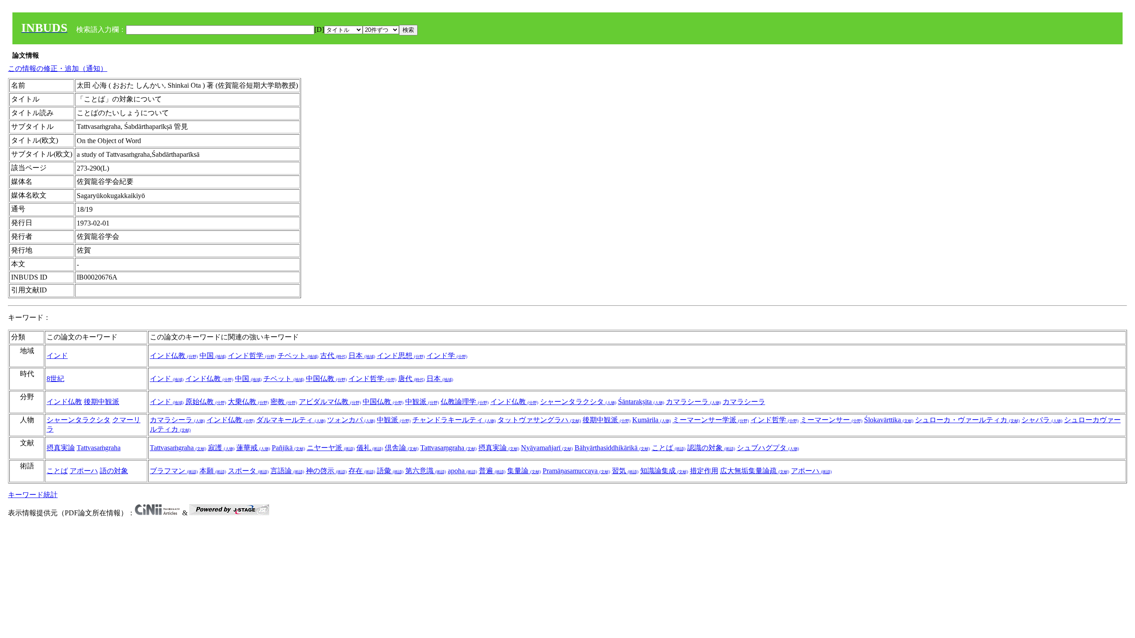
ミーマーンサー (831, 420)
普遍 (492, 471)
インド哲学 (252, 355)
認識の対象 (711, 447)
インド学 (447, 355)
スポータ (248, 471)
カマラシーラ (693, 401)
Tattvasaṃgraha (448, 447)
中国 (213, 355)
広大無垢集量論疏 (754, 471)
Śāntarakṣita (641, 401)
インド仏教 (174, 355)
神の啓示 (326, 471)
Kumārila (651, 420)
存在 (361, 471)
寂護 (221, 447)
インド (57, 355)
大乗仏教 (248, 401)
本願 (213, 471)
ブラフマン (174, 471)
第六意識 (425, 471)
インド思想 (401, 355)
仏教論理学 (465, 401)
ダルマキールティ (290, 420)
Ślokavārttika (888, 420)
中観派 (422, 401)
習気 (625, 471)
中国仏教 (326, 378)
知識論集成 (664, 471)
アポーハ (84, 471)
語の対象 (114, 471)
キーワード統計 (33, 494)
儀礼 (369, 447)
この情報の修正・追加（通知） (57, 68)
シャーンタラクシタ (578, 401)
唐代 (411, 378)
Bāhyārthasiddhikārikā (612, 447)
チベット (298, 355)
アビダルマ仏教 (330, 401)
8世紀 (55, 378)
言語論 (287, 471)
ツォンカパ (351, 420)
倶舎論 (402, 447)
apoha (462, 471)
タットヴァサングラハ (539, 420)
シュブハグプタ (768, 447)
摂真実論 (61, 447)
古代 (333, 355)
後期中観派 (101, 401)
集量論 (524, 471)
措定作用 (704, 471)
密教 (283, 401)
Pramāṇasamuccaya (576, 471)
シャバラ (1042, 420)
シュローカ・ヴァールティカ (967, 420)
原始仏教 (205, 401)
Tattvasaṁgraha (99, 447)
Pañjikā (288, 447)
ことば (668, 447)
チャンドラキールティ (454, 420)
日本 (361, 355)
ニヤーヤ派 (331, 447)
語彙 (390, 471)
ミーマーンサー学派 (711, 420)
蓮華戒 (253, 447)
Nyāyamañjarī (547, 447)
